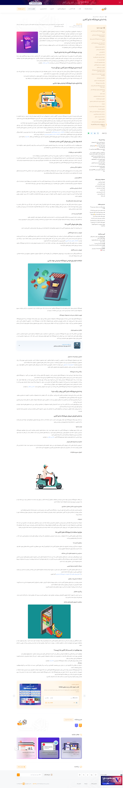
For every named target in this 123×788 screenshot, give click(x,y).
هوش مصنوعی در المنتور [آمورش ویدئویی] (98, 225)
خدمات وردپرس (43, 9)
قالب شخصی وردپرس (101, 192)
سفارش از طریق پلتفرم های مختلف (98, 122)
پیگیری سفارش (102, 119)
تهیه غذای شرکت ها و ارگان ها (99, 57)
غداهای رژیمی (102, 52)
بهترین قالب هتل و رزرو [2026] (99, 216)
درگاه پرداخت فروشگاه (100, 83)
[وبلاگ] (105, 16)
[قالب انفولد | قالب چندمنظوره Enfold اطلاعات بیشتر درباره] (46, 703)
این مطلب (44, 63)
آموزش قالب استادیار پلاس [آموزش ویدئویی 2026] (98, 163)
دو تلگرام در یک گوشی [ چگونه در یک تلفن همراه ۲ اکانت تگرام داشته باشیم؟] (97, 153)
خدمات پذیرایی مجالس (100, 54)
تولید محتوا (102, 93)
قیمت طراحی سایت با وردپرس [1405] (98, 210)
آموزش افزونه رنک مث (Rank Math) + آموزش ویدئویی (98, 160)
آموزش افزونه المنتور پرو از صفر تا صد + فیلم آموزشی (97, 167)
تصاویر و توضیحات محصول (99, 80)
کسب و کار (102, 17)
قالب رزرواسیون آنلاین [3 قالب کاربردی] (97, 212)
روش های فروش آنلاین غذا (100, 62)
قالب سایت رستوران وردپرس (51, 134)
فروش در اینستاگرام (101, 67)
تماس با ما (79, 783)
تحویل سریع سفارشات (100, 99)
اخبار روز (52, 9)
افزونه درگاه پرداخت (101, 184)
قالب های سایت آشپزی (70, 241)
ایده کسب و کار (95, 17)
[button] (84, 695)
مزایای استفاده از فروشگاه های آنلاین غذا (97, 106)
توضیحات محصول (67, 365)
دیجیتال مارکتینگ (88, 9)
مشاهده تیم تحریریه (68, 719)
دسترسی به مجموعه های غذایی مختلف (97, 111)
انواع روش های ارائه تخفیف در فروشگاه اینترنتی (68, 574)
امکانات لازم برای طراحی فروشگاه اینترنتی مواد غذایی (98, 70)
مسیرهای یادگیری (62, 9)
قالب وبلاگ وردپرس (101, 194)
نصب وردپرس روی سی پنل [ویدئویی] (97, 220)
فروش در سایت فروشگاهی (99, 65)
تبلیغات (103, 104)
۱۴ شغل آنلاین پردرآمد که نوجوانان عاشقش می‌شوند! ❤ (98, 143)
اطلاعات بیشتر (50, 702)
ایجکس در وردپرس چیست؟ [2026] (98, 218)
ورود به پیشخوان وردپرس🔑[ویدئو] (98, 214)
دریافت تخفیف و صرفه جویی (99, 114)
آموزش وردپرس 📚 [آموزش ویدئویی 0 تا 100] (97, 150)
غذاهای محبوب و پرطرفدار (100, 47)
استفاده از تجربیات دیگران (100, 117)
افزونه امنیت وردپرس (101, 188)
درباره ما (85, 783)
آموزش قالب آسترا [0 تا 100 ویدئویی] (98, 222)
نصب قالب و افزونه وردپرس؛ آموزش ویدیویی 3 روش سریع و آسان (98, 156)
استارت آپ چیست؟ (98, 243)
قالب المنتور (102, 190)
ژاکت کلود (34, 783)
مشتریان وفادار (94, 783)
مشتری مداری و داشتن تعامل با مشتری (97, 101)
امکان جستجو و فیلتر (101, 78)
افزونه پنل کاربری (102, 182)
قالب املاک (103, 196)
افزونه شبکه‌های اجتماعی (100, 186)
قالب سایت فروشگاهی (57, 132)
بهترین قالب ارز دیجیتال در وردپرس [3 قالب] (97, 207)
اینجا (26, 137)
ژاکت (80, 9)
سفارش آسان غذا (101, 109)
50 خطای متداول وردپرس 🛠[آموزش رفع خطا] (97, 170)
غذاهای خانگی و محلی (100, 49)
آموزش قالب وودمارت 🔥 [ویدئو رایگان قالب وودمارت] (97, 146)
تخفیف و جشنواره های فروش (99, 96)
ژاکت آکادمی (72, 9)
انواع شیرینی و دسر (101, 60)
